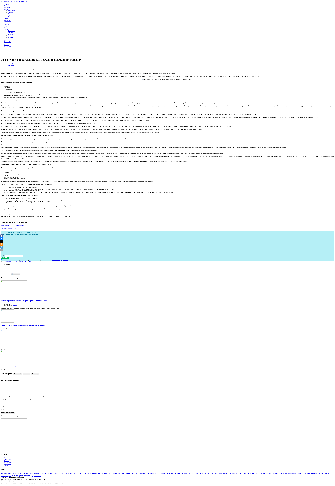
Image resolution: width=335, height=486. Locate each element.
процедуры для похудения (24, 261)
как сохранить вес (72, 473)
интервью (50, 473)
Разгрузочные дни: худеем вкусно (9, 345)
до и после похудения (25, 473)
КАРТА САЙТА (60, 484)
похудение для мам (188, 473)
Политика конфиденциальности (10, 481)
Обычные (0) (35, 374)
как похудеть (13, 261)
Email (3, 256)
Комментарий (5, 396)
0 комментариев (9, 65)
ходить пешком (36, 476)
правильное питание (205, 473)
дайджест (14, 473)
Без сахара (7, 458)
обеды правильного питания (140, 473)
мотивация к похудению (121, 473)
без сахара (4, 473)
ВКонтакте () (17, 374)
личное (89, 473)
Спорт (9, 15)
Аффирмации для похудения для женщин (13, 225)
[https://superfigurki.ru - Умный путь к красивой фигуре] (7, 1)
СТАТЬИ (32, 484)
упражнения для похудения (318, 473)
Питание (10, 14)
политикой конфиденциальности (60, 260)
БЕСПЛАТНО (23, 484)
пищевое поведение (159, 473)
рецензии (264, 473)
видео (9, 473)
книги (85, 473)
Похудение (11, 17)
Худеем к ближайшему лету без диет (11, 228)
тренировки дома (299, 473)
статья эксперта (289, 473)
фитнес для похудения (21, 476)
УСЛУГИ (14, 484)
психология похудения (249, 473)
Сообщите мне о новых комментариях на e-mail (17, 400)
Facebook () (27, 374)
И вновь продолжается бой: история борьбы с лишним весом (24, 301)
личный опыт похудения (100, 473)
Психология (11, 10)
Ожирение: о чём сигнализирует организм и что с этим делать (16, 366)
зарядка (35, 473)
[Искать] (18, 416)
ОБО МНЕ (5, 484)
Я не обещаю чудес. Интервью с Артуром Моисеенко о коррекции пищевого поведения (23, 325)
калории (80, 473)
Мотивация (11, 12)
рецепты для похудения (276, 473)
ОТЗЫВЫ (40, 484)
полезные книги (175, 473)
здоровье (6, 261)
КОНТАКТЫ (49, 484)
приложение (218, 473)
